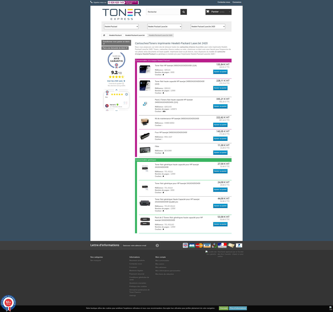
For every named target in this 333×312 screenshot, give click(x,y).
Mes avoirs (159, 264)
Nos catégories (96, 257)
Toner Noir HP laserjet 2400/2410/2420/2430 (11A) (176, 65)
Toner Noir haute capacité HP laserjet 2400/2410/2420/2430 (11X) (179, 82)
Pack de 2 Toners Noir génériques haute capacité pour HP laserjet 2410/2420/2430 (179, 218)
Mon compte (160, 257)
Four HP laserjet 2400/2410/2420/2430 (171, 132)
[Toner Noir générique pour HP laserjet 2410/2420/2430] (145, 187)
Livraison (133, 267)
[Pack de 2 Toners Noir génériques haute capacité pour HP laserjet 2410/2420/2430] (145, 222)
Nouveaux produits (137, 260)
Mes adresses (160, 267)
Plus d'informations (238, 308)
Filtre (157, 146)
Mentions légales (136, 271)
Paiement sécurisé (136, 274)
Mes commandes (162, 261)
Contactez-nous (224, 2)
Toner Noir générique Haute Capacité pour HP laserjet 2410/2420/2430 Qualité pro (177, 200)
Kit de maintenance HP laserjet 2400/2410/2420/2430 (177, 118)
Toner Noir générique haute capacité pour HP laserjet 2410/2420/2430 (177, 165)
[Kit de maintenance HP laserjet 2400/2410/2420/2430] (145, 122)
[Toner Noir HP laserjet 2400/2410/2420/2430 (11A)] (145, 69)
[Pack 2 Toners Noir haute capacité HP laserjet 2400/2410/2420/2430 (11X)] (145, 104)
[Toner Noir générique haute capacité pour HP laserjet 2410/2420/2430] (145, 169)
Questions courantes (137, 283)
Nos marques (95, 260)
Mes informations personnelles (167, 271)
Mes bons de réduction (164, 274)
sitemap (132, 296)
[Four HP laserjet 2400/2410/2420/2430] (145, 136)
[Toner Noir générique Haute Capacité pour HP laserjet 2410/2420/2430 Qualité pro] (145, 203)
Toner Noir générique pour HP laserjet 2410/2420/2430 (177, 183)
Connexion (237, 2)
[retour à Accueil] (104, 35)
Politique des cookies (138, 286)
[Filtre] (145, 150)
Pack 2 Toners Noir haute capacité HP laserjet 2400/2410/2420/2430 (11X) (174, 101)
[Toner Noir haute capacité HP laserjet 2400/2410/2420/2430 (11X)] (145, 85)
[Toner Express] (121, 14)
